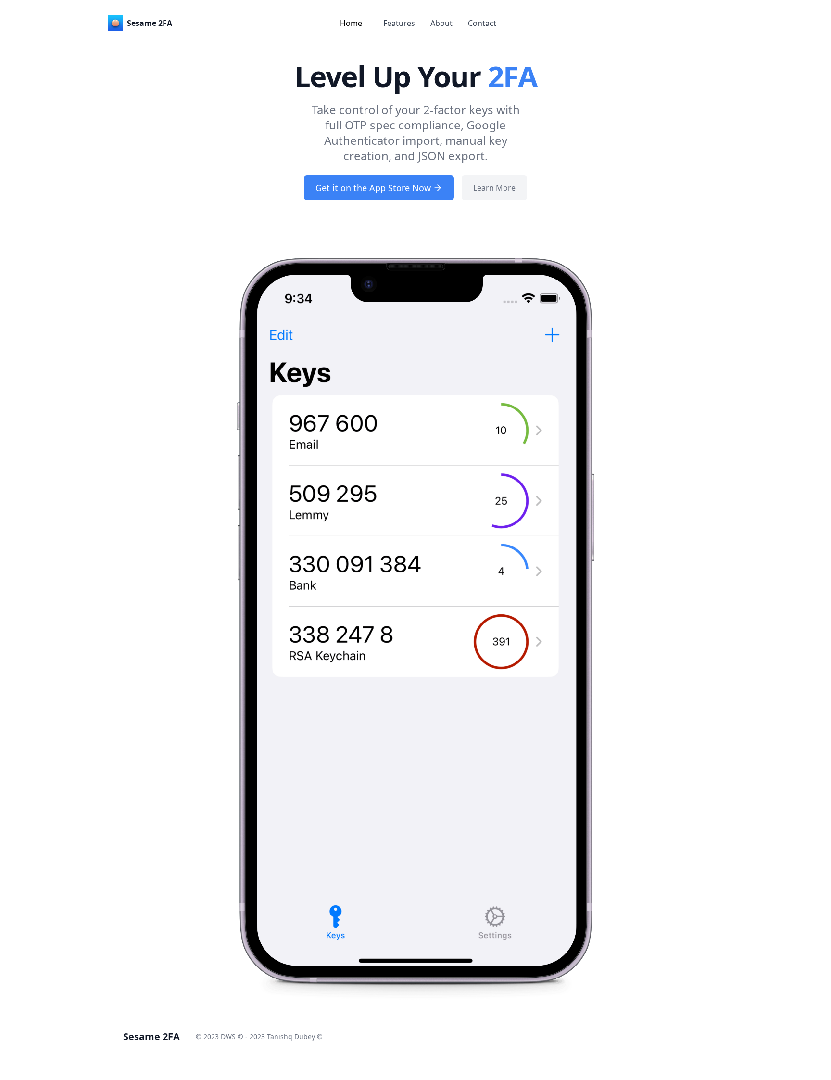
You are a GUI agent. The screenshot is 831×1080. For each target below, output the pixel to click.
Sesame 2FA (151, 1037)
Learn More (494, 187)
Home (351, 23)
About (441, 23)
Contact (482, 23)
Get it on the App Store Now (373, 187)
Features (399, 23)
